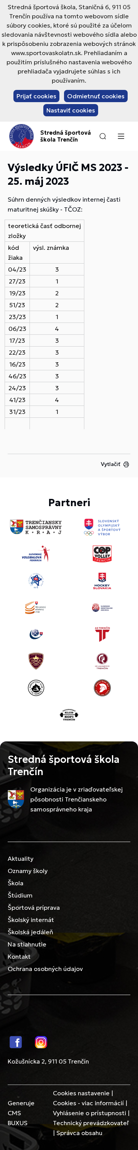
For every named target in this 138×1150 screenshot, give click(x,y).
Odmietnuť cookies (96, 96)
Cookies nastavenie (81, 1093)
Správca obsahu (79, 1133)
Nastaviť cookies (70, 110)
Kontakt (19, 956)
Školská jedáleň (30, 932)
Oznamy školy (28, 871)
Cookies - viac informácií (88, 1103)
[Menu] (120, 136)
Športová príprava (34, 907)
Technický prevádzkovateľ (91, 1123)
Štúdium (20, 895)
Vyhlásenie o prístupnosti (89, 1113)
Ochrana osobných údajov (45, 968)
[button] (102, 136)
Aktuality (20, 858)
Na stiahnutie (27, 944)
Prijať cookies (36, 96)
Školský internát (31, 920)
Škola (15, 883)
